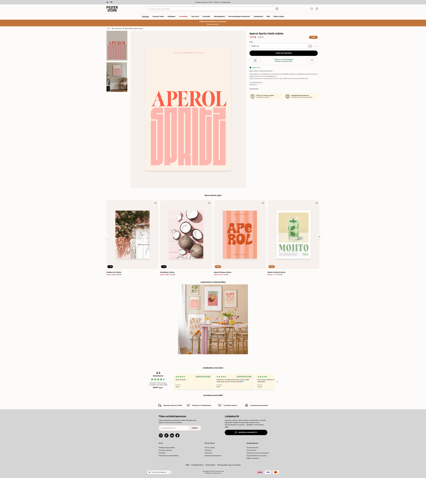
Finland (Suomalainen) (159, 472)
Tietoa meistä (210, 448)
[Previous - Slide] (107, 236)
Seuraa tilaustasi (253, 448)
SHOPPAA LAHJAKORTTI (247, 432)
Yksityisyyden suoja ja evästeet (229, 465)
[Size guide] (255, 60)
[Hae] (277, 9)
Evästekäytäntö (198, 465)
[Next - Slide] (319, 236)
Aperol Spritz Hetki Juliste (134, 28)
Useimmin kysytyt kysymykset (258, 453)
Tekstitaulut (118, 28)
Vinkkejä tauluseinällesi (167, 448)
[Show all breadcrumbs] (108, 28)
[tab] (311, 9)
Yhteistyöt (208, 453)
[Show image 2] (116, 77)
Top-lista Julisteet (165, 450)
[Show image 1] (116, 46)
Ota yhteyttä (251, 450)
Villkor (187, 465)
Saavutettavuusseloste (213, 456)
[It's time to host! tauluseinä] (213, 319)
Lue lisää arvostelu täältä (213, 395)
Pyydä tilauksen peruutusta (256, 456)
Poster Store (218, 471)
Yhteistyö (208, 450)
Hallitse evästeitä (253, 458)
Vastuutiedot (210, 465)
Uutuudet (162, 453)
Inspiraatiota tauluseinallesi (168, 456)
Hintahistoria (253, 89)
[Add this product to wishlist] (312, 60)
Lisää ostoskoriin (283, 53)
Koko (251, 42)
